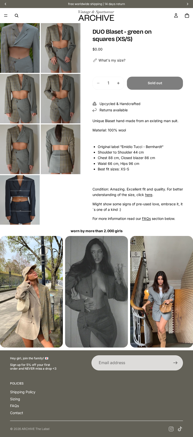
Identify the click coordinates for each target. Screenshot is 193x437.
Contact (16, 413)
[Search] (16, 15)
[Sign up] (175, 363)
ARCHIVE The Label (36, 429)
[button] (108, 60)
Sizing (15, 399)
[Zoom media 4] (60, 99)
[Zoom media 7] (20, 200)
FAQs (146, 218)
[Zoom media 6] (60, 149)
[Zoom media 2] (60, 48)
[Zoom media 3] (20, 99)
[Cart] (186, 15)
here (148, 194)
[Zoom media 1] (20, 48)
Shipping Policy (22, 392)
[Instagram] (171, 429)
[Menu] (6, 15)
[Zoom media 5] (20, 149)
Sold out (155, 83)
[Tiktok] (180, 429)
